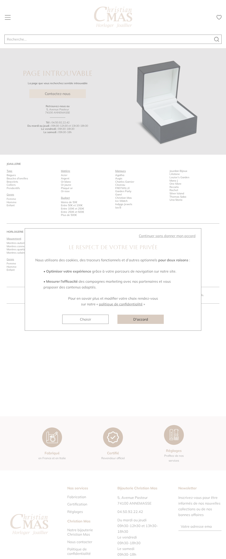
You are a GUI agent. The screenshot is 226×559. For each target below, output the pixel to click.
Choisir (85, 319)
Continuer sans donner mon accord (167, 236)
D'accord (140, 319)
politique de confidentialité (121, 304)
